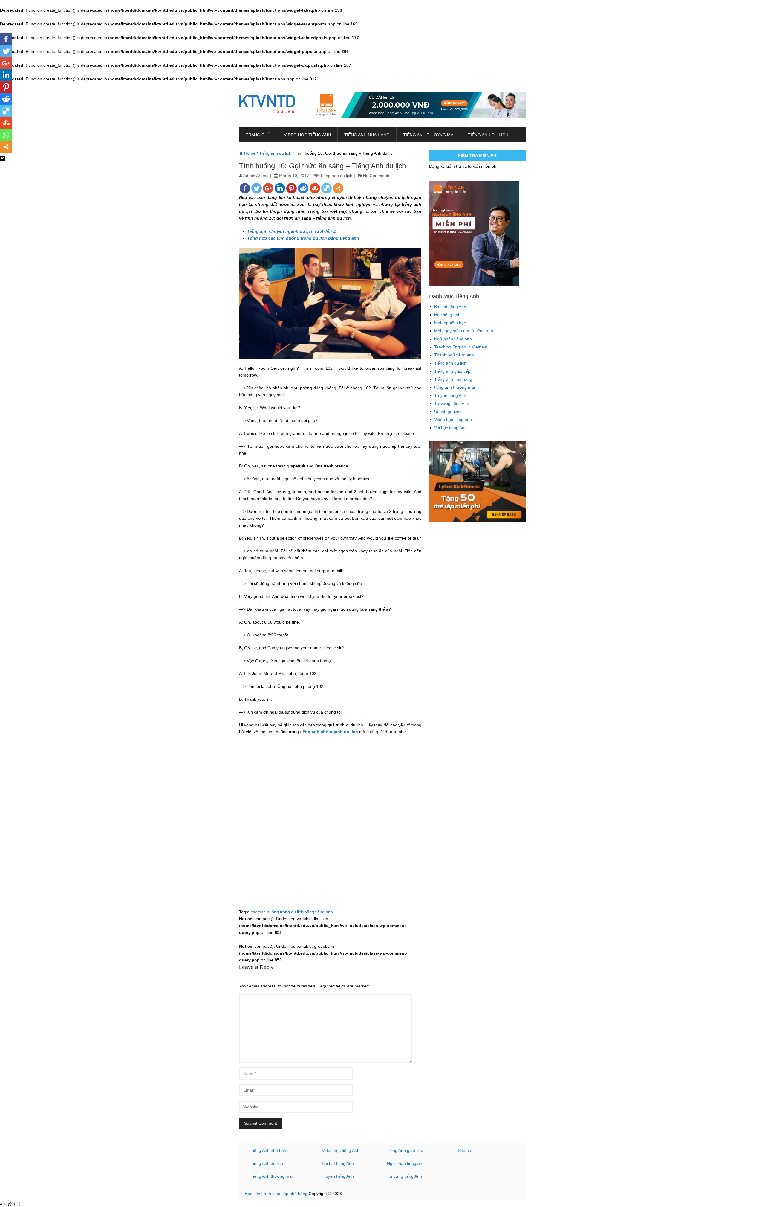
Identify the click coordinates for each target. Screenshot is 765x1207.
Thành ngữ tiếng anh (454, 355)
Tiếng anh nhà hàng (367, 134)
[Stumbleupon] (315, 188)
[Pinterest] (291, 188)
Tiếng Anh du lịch (267, 1163)
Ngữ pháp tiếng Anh (453, 338)
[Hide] (2, 158)
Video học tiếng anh (307, 134)
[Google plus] (268, 188)
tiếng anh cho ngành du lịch (329, 731)
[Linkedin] (280, 188)
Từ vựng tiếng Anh (451, 403)
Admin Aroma (256, 175)
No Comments (376, 175)
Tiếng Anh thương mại (272, 1176)
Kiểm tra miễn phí (478, 155)
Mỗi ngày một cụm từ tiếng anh (463, 330)
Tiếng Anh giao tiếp (405, 1150)
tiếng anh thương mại (429, 134)
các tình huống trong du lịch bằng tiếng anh (292, 911)
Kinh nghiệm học (450, 322)
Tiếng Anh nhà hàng (270, 1150)
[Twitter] (256, 188)
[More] (338, 188)
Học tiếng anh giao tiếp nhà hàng (276, 1193)
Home (249, 153)
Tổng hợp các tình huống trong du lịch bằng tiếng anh (303, 238)
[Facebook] (245, 188)
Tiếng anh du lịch (488, 134)
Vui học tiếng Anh (450, 427)
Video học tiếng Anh (340, 1150)
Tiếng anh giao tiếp (452, 371)
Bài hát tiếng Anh (450, 306)
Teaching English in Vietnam (460, 347)
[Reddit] (303, 188)
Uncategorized (448, 411)
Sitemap (466, 1150)
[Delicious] (326, 188)
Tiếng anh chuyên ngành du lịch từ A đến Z (291, 231)
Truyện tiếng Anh (450, 395)
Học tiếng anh (447, 314)
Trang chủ (258, 134)
